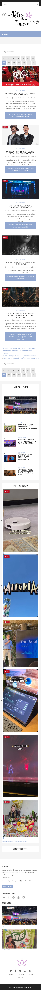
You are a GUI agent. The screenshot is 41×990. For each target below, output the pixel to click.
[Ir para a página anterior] (8, 58)
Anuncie (21, 974)
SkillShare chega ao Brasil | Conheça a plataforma (19, 348)
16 (24, 63)
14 (14, 63)
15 (19, 63)
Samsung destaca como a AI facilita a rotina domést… (27, 441)
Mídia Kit (20, 978)
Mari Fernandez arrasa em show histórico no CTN (20, 207)
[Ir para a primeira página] (4, 58)
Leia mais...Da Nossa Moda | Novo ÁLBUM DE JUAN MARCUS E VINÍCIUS (21, 169)
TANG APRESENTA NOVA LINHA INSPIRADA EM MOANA (27, 426)
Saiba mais (7, 887)
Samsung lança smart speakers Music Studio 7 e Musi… (25, 472)
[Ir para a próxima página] (29, 63)
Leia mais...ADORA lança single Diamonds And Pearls (20, 277)
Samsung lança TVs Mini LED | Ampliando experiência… (25, 456)
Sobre (31, 974)
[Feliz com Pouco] (20, 18)
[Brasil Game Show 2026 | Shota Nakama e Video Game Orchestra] (20, 405)
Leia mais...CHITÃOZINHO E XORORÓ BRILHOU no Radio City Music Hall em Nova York (20, 336)
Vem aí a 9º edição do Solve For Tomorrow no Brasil (19, 356)
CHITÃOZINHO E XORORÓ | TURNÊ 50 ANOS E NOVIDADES (21, 358)
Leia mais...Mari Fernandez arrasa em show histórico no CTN (20, 226)
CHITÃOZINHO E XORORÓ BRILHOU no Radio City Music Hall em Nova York (20, 315)
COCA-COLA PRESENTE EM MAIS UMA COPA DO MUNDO (20, 94)
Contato (10, 974)
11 (33, 58)
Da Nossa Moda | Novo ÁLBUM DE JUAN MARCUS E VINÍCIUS (21, 153)
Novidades (20, 90)
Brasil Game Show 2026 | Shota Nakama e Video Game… (20, 436)
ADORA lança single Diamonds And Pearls (20, 263)
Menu (6, 34)
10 (28, 58)
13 (9, 63)
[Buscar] (37, 4)
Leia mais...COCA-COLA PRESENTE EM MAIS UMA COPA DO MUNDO (20, 115)
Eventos (5, 926)
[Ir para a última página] (34, 63)
